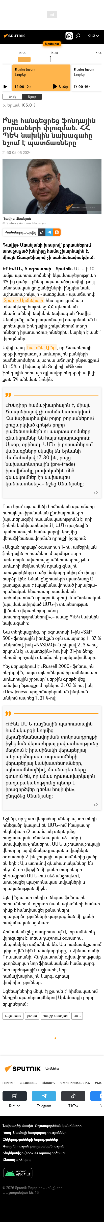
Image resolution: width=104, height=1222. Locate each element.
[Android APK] (18, 1173)
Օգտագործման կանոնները (58, 1125)
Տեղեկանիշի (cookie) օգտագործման (34, 1152)
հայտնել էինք (41, 347)
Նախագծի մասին (18, 1125)
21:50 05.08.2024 (17, 152)
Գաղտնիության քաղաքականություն (33, 1146)
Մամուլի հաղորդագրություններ (39, 1132)
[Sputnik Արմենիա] (15, 37)
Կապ (7, 1132)
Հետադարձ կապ (17, 1159)
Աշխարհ (48, 1083)
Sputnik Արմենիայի (23, 300)
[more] (96, 492)
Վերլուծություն (75, 1083)
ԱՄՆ (77, 1016)
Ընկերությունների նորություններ (30, 1139)
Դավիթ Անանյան (55, 1016)
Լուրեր (20, 74)
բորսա (32, 1016)
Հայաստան (13, 1016)
